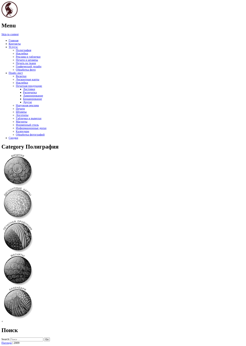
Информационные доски (31, 128)
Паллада (6, 342)
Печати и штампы (27, 59)
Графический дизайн (28, 66)
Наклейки (22, 53)
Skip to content (10, 34)
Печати (20, 108)
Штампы (21, 111)
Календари (22, 131)
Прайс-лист (16, 72)
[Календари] (17, 318)
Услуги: (13, 47)
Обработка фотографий (30, 134)
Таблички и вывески (28, 118)
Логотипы (22, 115)
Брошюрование (32, 98)
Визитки (21, 76)
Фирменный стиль (27, 124)
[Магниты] (17, 285)
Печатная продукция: (29, 85)
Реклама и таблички (28, 56)
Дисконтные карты (27, 79)
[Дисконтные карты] (17, 218)
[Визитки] (17, 185)
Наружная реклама (27, 105)
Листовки (29, 89)
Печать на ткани (26, 63)
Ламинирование (33, 95)
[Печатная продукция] (17, 251)
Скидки (13, 137)
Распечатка (30, 92)
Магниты (21, 121)
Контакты (15, 43)
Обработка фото (26, 69)
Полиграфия (23, 50)
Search (5, 339)
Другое (27, 102)
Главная (13, 40)
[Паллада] (9, 16)
